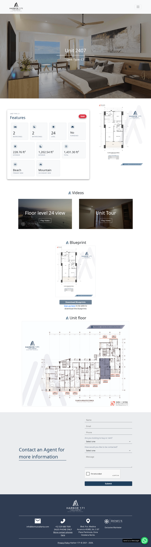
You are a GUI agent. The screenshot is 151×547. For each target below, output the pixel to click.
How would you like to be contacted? (101, 447)
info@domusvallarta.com (38, 526)
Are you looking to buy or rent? (98, 438)
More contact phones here (63, 533)
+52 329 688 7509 (63, 526)
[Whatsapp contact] (144, 540)
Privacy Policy (64, 542)
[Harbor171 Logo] (16, 7)
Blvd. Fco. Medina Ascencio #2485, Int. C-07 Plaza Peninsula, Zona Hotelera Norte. (88, 530)
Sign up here (69, 305)
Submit (108, 483)
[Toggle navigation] (138, 6)
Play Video (45, 220)
